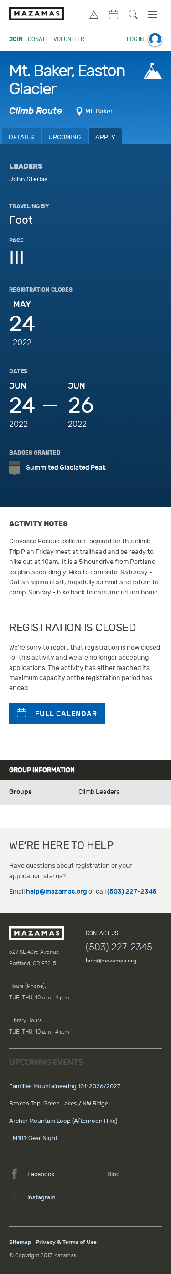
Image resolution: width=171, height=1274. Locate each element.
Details (21, 137)
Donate (38, 39)
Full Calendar (66, 714)
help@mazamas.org (56, 891)
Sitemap (20, 1242)
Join (16, 39)
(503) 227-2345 (132, 891)
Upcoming (64, 137)
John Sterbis (28, 179)
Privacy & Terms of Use (66, 1242)
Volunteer (68, 39)
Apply (105, 137)
